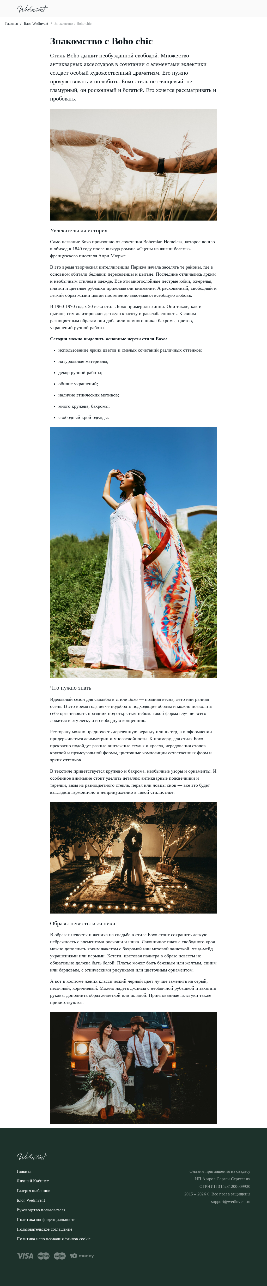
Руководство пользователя (41, 1210)
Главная (11, 24)
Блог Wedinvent (36, 24)
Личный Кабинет (33, 1181)
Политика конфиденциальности (46, 1219)
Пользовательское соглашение (44, 1229)
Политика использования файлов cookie (53, 1239)
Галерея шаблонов (33, 1190)
